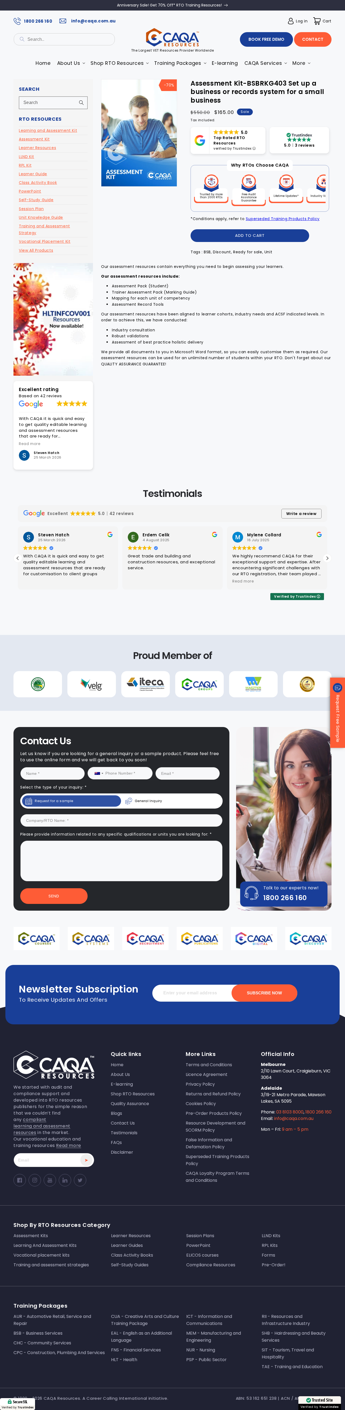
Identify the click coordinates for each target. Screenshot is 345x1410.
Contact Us (119, 760)
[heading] (119, 690)
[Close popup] (271, 658)
